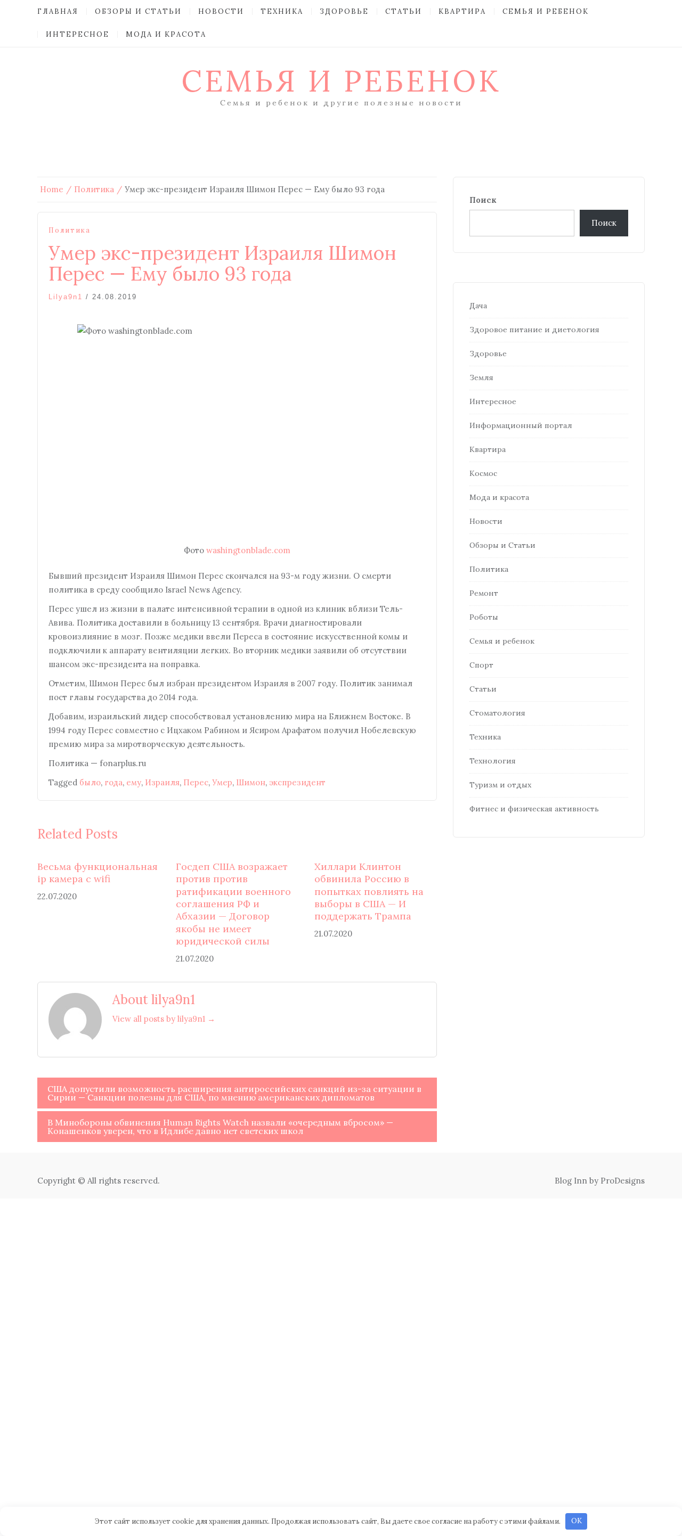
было (90, 782)
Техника (282, 11)
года (113, 782)
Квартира (462, 11)
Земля (481, 377)
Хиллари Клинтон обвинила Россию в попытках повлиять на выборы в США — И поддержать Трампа (369, 891)
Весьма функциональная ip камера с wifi (97, 872)
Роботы (483, 617)
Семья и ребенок (545, 11)
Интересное (77, 34)
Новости (221, 11)
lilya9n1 (65, 297)
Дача (478, 305)
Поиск (483, 200)
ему (133, 782)
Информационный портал (520, 425)
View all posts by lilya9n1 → (163, 1019)
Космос (483, 473)
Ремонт (483, 593)
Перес (195, 782)
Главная (57, 11)
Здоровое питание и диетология (534, 329)
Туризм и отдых (500, 785)
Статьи (403, 11)
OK (576, 1520)
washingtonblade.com (248, 550)
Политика (69, 230)
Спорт (481, 665)
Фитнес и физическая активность (534, 809)
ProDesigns (622, 1181)
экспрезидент (297, 782)
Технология (492, 761)
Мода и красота (166, 34)
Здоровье (344, 11)
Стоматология (497, 713)
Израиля (162, 782)
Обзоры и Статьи (138, 11)
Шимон (250, 782)
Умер (222, 782)
